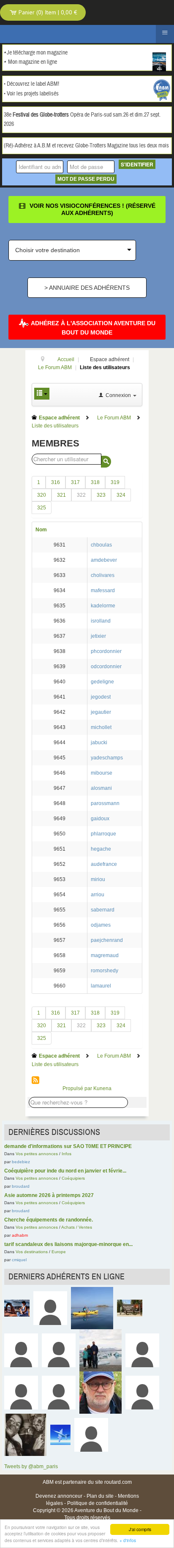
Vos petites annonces (37, 1153)
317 (75, 482)
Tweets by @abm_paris (31, 1466)
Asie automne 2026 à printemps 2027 (49, 1195)
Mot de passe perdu (85, 179)
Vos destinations (32, 1251)
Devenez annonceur (58, 1496)
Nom (41, 530)
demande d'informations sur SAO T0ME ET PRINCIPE (68, 1146)
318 (95, 482)
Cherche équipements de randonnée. (48, 1220)
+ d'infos (128, 1540)
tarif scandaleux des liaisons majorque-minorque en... (68, 1244)
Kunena (102, 1088)
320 (41, 495)
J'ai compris (140, 1529)
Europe (59, 1251)
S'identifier (137, 164)
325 (41, 508)
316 (55, 482)
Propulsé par (78, 1088)
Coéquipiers (73, 1178)
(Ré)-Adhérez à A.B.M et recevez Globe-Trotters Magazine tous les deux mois (86, 146)
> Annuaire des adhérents (87, 287)
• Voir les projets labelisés (31, 94)
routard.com (118, 1482)
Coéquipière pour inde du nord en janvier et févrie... (65, 1171)
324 (121, 495)
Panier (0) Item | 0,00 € (47, 12)
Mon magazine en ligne (32, 62)
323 (101, 495)
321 (61, 495)
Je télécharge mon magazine (37, 53)
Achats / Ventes (76, 1227)
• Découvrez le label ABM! (31, 84)
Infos (66, 1153)
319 (115, 482)
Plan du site (100, 1496)
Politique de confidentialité (97, 1503)
